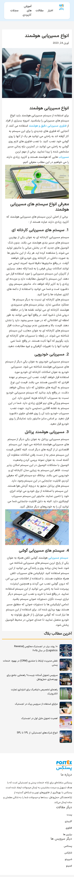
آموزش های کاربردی (27, 10)
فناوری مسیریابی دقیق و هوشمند (47, 126)
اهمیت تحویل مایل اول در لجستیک (39, 718)
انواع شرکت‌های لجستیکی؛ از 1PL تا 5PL (37, 733)
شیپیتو (68, 859)
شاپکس (68, 853)
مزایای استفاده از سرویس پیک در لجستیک (36, 704)
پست (69, 815)
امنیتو (69, 866)
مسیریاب (64, 157)
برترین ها (67, 834)
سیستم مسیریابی (58, 558)
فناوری (69, 828)
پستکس (68, 846)
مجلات (14, 10)
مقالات (40, 10)
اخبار (50, 10)
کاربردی (68, 821)
